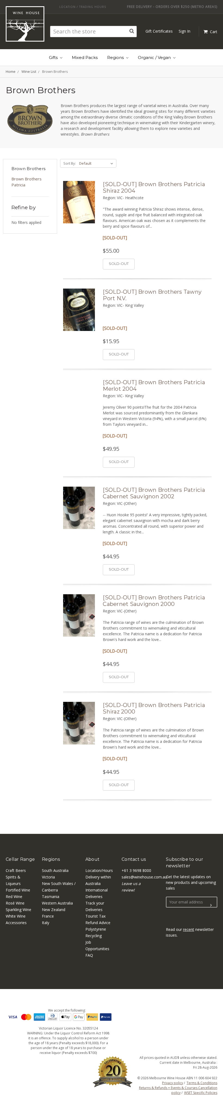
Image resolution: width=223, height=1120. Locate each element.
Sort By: (69, 163)
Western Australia (57, 903)
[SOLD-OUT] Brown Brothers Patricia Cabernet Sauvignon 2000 (154, 600)
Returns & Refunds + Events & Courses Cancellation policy (178, 1090)
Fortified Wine (18, 890)
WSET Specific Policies (200, 1092)
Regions (116, 57)
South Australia (55, 870)
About (92, 859)
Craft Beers (16, 870)
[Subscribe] (211, 905)
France (48, 916)
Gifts (54, 57)
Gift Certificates (159, 31)
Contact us (134, 859)
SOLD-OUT (119, 263)
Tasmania (50, 896)
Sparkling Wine (18, 909)
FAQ (89, 955)
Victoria (48, 877)
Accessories (16, 922)
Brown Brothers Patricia (26, 182)
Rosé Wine (15, 903)
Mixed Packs (85, 57)
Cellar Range (20, 859)
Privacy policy (172, 1083)
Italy (45, 922)
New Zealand (53, 909)
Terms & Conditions (202, 1083)
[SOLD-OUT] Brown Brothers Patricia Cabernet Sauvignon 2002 (154, 493)
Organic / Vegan (155, 57)
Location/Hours (99, 870)
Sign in (184, 31)
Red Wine (14, 896)
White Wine (16, 916)
